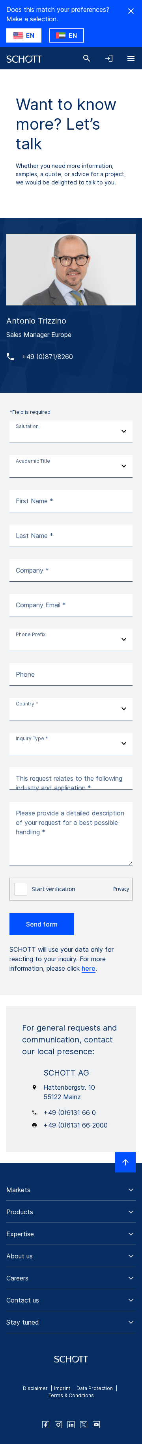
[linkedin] (71, 1424)
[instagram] (58, 1424)
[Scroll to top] (125, 1162)
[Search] (87, 58)
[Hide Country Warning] (131, 11)
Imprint (62, 1388)
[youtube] (96, 1424)
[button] (71, 1190)
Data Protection (95, 1388)
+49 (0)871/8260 (47, 357)
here (88, 968)
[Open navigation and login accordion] (109, 58)
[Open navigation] (131, 58)
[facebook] (45, 1424)
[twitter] (83, 1424)
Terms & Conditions (71, 1395)
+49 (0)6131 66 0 (69, 1112)
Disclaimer (35, 1388)
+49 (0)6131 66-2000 (75, 1125)
